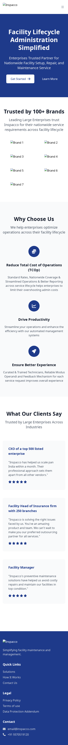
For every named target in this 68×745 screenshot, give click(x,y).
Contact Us (10, 683)
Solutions (9, 672)
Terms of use (11, 706)
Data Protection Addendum (21, 711)
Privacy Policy (12, 700)
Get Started (18, 79)
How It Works (12, 677)
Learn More (50, 79)
